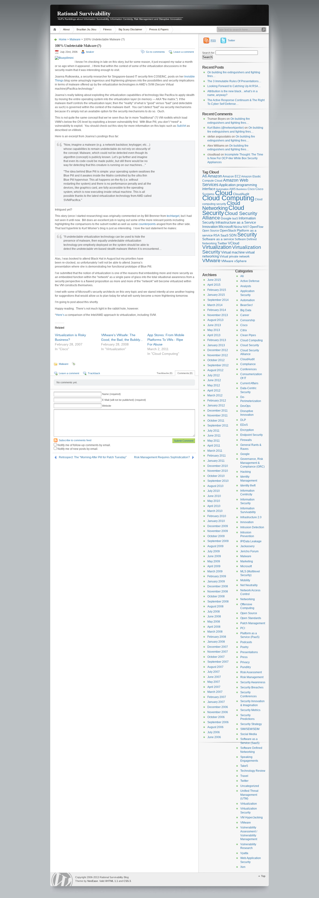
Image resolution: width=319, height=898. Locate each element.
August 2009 (215, 546)
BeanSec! (246, 305)
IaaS (235, 218)
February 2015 (216, 290)
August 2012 (215, 370)
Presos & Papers (159, 29)
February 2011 (216, 455)
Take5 (244, 766)
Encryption (247, 430)
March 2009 (215, 571)
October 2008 (216, 596)
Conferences (248, 369)
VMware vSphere (234, 261)
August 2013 (215, 320)
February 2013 (216, 340)
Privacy (245, 662)
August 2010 (215, 486)
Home (55, 29)
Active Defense (249, 281)
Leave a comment (184, 51)
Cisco (251, 189)
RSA (216, 235)
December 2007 (217, 646)
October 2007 (216, 657)
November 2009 (217, 531)
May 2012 (213, 385)
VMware (211, 260)
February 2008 (216, 636)
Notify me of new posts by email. (77, 449)
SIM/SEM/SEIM (249, 729)
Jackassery (247, 546)
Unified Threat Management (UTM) (249, 794)
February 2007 (216, 697)
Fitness (107, 29)
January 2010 (216, 521)
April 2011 (213, 445)
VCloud (233, 243)
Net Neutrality (249, 585)
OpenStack (228, 230)
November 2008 (217, 591)
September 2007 (218, 661)
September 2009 (218, 541)
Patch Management (252, 623)
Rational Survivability (83, 14)
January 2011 (216, 460)
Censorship (247, 320)
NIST (246, 227)
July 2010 (213, 491)
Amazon (215, 176)
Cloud (223, 193)
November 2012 (217, 355)
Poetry (244, 647)
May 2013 (213, 330)
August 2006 (215, 727)
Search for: (208, 52)
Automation (247, 300)
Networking (247, 599)
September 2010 (218, 480)
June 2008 (214, 616)
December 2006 (217, 707)
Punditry (245, 667)
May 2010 (213, 501)
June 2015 (214, 280)
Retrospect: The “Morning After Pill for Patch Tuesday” (93, 457)
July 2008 (213, 611)
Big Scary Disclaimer (130, 29)
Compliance (248, 364)
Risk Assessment (251, 672)
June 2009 (214, 556)
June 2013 (214, 325)
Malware (75, 39)
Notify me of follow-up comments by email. (84, 445)
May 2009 (213, 561)
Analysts (245, 286)
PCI (242, 628)
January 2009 (216, 581)
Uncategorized (249, 786)
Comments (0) (184, 373)
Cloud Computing (228, 198)
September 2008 (218, 601)
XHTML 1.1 (111, 881)
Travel (244, 776)
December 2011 (217, 410)
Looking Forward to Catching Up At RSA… (234, 86)
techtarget (173, 216)
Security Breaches (251, 687)
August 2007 (215, 667)
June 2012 (214, 380)
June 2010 (214, 496)
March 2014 (215, 305)
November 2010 (217, 470)
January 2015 (216, 294)
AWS (232, 189)
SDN (233, 235)
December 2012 (217, 350)
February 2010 (216, 516)
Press (244, 657)
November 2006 (217, 712)
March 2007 (215, 692)
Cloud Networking (221, 205)
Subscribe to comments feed (75, 440)
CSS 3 (127, 881)
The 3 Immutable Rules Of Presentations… (234, 81)
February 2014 (216, 310)
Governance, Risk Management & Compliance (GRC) (252, 462)
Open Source (210, 230)
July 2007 (213, 671)
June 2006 (214, 737)
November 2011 (217, 415)
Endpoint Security (251, 435)
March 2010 (215, 511)
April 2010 (213, 506)
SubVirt (181, 125)
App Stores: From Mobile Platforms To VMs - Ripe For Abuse (165, 339)
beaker (90, 51)
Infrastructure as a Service (236, 222)
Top (263, 876)
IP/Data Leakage (251, 541)
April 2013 (213, 335)
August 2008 (215, 606)
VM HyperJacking (251, 817)
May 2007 (213, 681)
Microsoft (226, 227)
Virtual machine (233, 252)
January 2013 (216, 345)
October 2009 (216, 536)
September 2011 (217, 425)
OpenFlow (256, 227)
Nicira (238, 227)
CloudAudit (247, 359)
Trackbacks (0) (164, 373)
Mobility (245, 580)
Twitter (231, 40)
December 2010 (217, 466)
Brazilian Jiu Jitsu (86, 29)
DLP (243, 420)
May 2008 (213, 621)
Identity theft (247, 485)
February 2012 (216, 400)
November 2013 (217, 315)
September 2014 (218, 300)
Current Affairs (249, 383)
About (66, 29)
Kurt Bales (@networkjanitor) (225, 127)
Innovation (210, 227)
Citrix (243, 330)
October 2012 (216, 360)
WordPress (62, 879)
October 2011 (215, 420)
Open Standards (250, 618)
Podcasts (246, 642)
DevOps (245, 406)
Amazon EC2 (232, 176)
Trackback (94, 373)
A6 (204, 176)
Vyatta (244, 853)
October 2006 (216, 717)
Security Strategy (251, 724)
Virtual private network (235, 256)
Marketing (246, 561)
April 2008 (213, 626)
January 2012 (216, 405)
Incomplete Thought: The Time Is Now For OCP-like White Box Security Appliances (235, 158)
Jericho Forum (249, 551)
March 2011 (214, 450)
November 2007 (217, 651)
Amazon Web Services (225, 182)
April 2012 (213, 390)
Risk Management (251, 677)
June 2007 (214, 677)
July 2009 (213, 551)
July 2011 (213, 430)
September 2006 (218, 722)
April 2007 (213, 687)
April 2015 (213, 284)
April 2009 (213, 566)
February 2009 (216, 576)
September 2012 (218, 365)
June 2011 (214, 435)
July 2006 (213, 732)
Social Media (248, 734)
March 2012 (215, 395)
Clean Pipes (248, 335)
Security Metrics (250, 710)
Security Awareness (252, 682)
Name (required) (111, 394)
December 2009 (217, 526)
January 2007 (216, 702)
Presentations (249, 652)
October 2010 (216, 476)
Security (247, 235)
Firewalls (246, 440)
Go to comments (155, 51)
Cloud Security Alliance (229, 216)
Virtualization (216, 247)
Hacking (245, 471)
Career (244, 315)
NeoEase (92, 881)
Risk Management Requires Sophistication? (162, 457)
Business (241, 189)
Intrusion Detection (252, 527)
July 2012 (213, 375)
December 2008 (217, 586)
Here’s (60, 315)
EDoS (244, 424)
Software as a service (218, 239)
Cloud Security (223, 210)
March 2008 (215, 631)
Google (226, 218)
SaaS (224, 235)
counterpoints (147, 224)
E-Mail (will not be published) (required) (124, 399)
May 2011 (213, 440)
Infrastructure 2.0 (251, 517)
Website (106, 405)
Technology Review (252, 770)
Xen (242, 867)
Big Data (245, 310)
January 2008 (216, 641)
